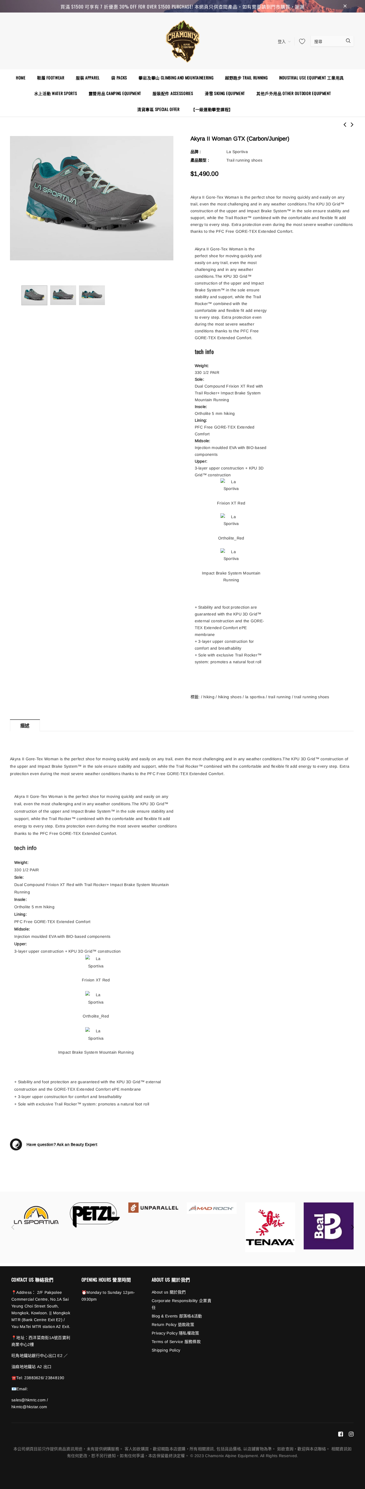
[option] (91, 198)
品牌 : (195, 151)
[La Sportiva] (36, 1215)
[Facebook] (340, 1433)
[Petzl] (95, 1215)
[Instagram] (351, 1433)
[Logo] (182, 40)
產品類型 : (199, 160)
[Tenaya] (270, 1227)
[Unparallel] (153, 1207)
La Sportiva (237, 151)
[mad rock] (212, 1208)
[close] (345, 6)
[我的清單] (300, 41)
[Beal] (329, 1225)
